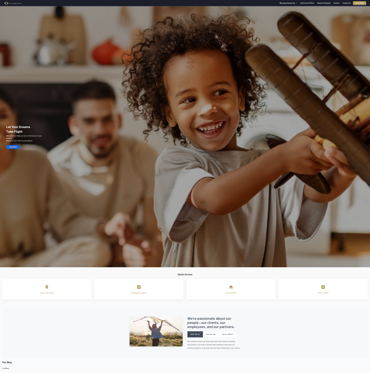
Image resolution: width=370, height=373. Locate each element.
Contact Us (347, 3)
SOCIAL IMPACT (227, 334)
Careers (336, 3)
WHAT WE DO (195, 334)
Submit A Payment (323, 3)
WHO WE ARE (211, 334)
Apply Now (359, 3)
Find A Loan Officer (307, 3)
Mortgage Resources (287, 3)
